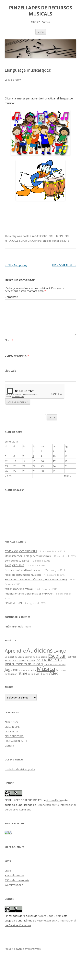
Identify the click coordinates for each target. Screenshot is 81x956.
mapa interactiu (27, 670)
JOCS (46, 664)
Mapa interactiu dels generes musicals (28, 556)
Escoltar (57, 656)
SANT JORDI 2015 (14, 565)
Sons (38, 673)
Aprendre (15, 650)
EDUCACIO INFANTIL (16, 741)
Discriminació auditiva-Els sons (23, 570)
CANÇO (59, 651)
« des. (8, 476)
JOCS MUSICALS (57, 664)
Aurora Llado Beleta (50, 916)
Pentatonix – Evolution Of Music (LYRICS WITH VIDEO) (36, 579)
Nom (9, 340)
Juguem (11, 669)
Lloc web (10, 370)
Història (31, 660)
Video (54, 673)
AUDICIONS (41, 236)
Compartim (11, 657)
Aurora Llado (54, 800)
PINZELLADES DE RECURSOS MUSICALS (40, 11)
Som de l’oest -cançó (17, 560)
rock (30, 674)
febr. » (67, 476)
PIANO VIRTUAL (64, 265)
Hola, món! (24, 626)
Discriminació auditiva (36, 657)
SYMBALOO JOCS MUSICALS (21, 551)
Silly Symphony (16, 265)
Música (46, 669)
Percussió (61, 670)
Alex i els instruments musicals (23, 574)
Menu (41, 31)
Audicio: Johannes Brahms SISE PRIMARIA (29, 593)
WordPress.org (14, 885)
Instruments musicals (24, 663)
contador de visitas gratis (20, 769)
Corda (20, 657)
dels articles (14, 875)
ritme (22, 673)
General (37, 240)
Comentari (11, 297)
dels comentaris (17, 880)
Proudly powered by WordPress (22, 949)
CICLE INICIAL (56, 236)
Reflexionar (11, 674)
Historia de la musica (15, 660)
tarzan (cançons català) (18, 589)
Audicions (40, 650)
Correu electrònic (17, 355)
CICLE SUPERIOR (21, 240)
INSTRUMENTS (49, 660)
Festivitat (71, 657)
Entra (8, 870)
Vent (45, 674)
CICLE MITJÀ (11, 731)
